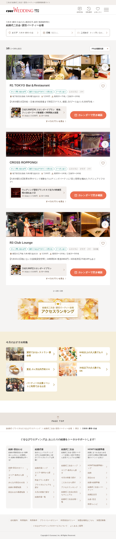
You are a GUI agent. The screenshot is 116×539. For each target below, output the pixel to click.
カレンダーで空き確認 (90, 115)
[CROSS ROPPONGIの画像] (58, 144)
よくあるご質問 (76, 526)
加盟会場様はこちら (86, 520)
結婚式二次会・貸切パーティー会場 (58, 428)
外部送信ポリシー (68, 520)
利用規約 (23, 520)
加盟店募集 (101, 520)
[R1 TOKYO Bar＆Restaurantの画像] (58, 67)
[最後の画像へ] (105, 67)
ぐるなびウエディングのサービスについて (50, 526)
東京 (77, 428)
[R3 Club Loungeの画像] (58, 224)
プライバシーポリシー (49, 520)
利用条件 (33, 520)
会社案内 (14, 520)
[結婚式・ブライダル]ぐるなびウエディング (23, 428)
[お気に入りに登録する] (103, 86)
